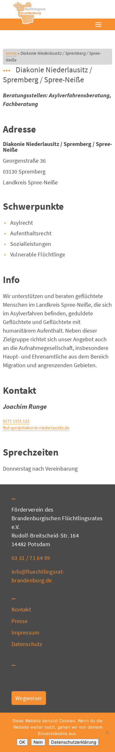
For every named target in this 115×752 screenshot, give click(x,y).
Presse (20, 621)
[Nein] (107, 732)
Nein (38, 742)
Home (11, 53)
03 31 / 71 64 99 (31, 558)
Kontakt (21, 609)
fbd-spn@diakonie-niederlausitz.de (36, 428)
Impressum (25, 632)
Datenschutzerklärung (73, 742)
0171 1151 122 (16, 421)
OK (22, 742)
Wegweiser (28, 698)
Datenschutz (27, 644)
